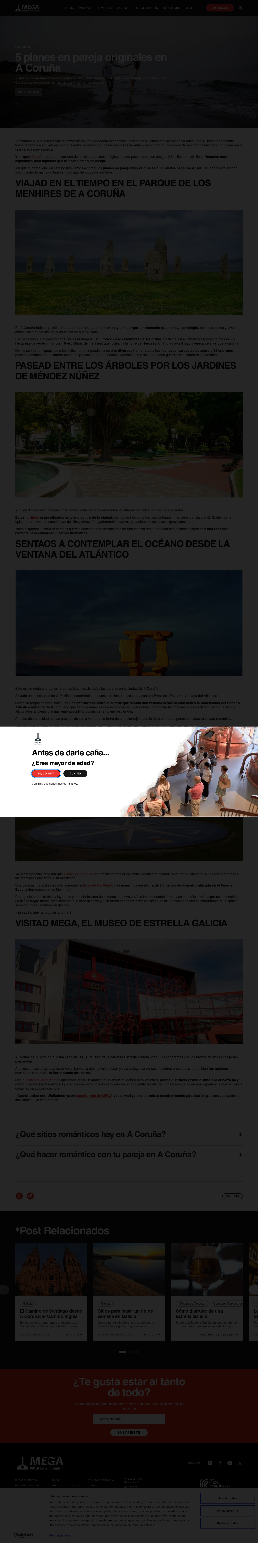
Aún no (75, 773)
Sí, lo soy (46, 773)
